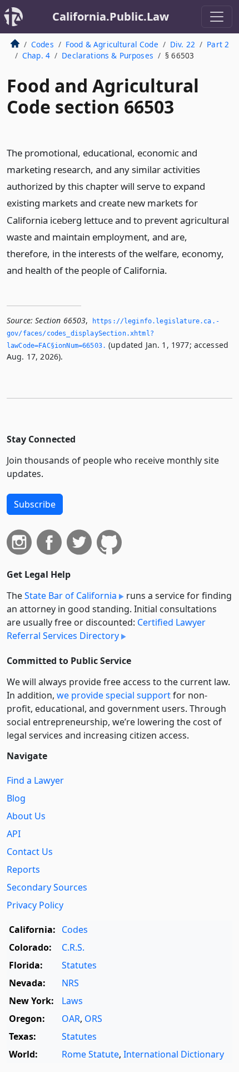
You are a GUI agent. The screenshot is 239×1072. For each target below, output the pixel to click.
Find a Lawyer (35, 780)
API (14, 834)
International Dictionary (173, 1054)
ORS (93, 1018)
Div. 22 (182, 44)
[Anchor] (173, 269)
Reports (23, 869)
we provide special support (114, 695)
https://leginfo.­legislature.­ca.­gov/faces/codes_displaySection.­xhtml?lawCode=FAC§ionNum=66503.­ (113, 333)
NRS (70, 983)
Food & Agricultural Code (112, 44)
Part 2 (218, 44)
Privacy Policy (35, 905)
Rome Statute (90, 1054)
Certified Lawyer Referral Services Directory (106, 629)
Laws (72, 1001)
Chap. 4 (36, 55)
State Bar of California (70, 595)
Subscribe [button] (35, 504)
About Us (26, 816)
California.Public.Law (110, 16)
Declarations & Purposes (107, 55)
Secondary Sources (47, 887)
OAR (71, 1018)
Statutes (79, 965)
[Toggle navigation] (216, 17)
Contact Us (30, 851)
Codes (42, 44)
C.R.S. (73, 947)
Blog (16, 798)
